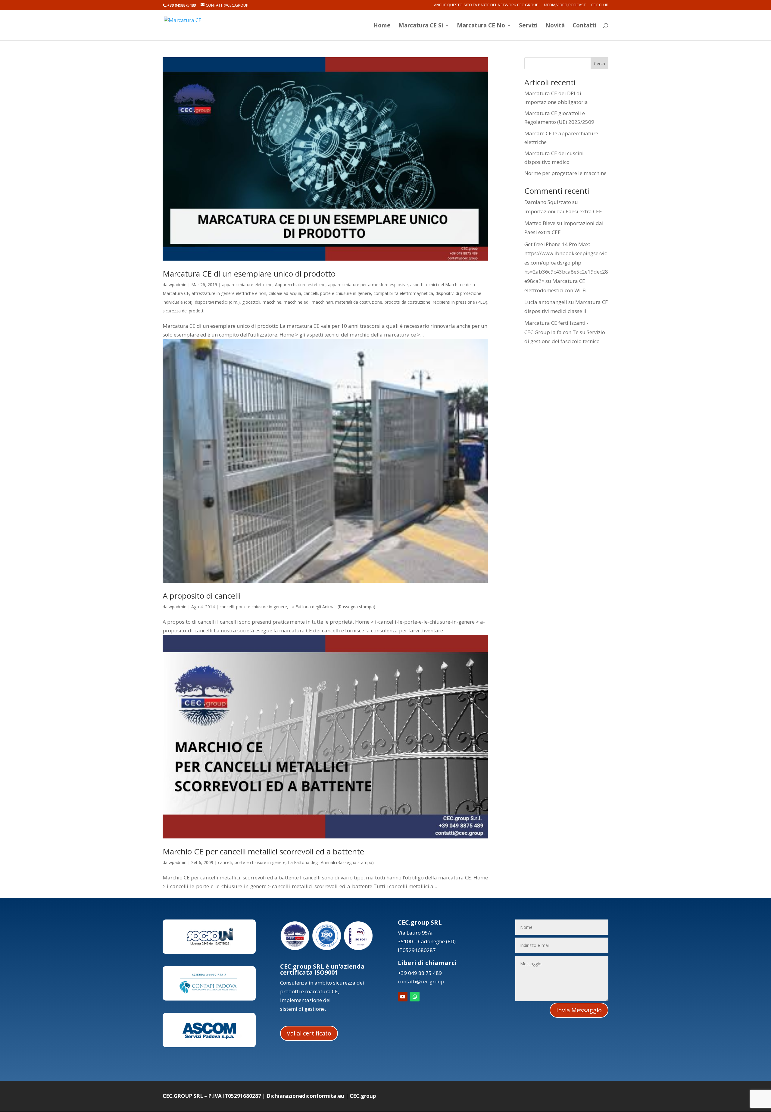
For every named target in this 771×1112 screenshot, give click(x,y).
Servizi (528, 26)
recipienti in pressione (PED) (460, 302)
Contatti (584, 26)
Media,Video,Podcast (565, 5)
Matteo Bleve (539, 223)
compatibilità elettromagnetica (403, 293)
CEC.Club (599, 5)
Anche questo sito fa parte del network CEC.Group (486, 5)
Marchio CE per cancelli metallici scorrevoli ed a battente (263, 851)
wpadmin (177, 284)
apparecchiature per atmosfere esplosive (368, 284)
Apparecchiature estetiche (300, 284)
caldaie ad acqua (285, 293)
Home (382, 26)
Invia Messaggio (579, 1010)
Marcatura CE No (481, 26)
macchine (272, 302)
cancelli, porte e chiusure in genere (337, 293)
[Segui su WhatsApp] (415, 996)
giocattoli (251, 302)
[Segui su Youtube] (402, 996)
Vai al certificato (309, 1033)
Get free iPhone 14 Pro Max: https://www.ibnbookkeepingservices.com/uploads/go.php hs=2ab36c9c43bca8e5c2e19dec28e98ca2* (566, 262)
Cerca (599, 63)
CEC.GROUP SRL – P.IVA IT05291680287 (212, 1095)
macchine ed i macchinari (308, 302)
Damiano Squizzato (547, 202)
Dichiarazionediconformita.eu (305, 1095)
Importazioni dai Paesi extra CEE (563, 211)
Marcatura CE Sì (420, 26)
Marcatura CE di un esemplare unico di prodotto (249, 273)
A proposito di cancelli (202, 595)
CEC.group (363, 1095)
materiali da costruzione (358, 302)
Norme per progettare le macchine (565, 173)
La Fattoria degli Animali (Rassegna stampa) (332, 606)
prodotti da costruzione (407, 302)
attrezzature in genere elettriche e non (229, 293)
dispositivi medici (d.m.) (217, 302)
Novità (555, 26)
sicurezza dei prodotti (183, 311)
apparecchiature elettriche (247, 284)
